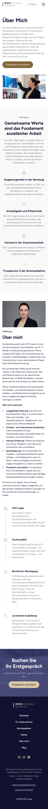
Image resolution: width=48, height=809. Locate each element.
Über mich (24, 741)
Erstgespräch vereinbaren (18, 64)
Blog (24, 747)
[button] (43, 4)
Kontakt (32, 4)
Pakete (24, 734)
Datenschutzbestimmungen (24, 785)
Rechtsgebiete (24, 728)
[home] (12, 4)
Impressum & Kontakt (24, 790)
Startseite (24, 715)
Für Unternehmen (24, 722)
